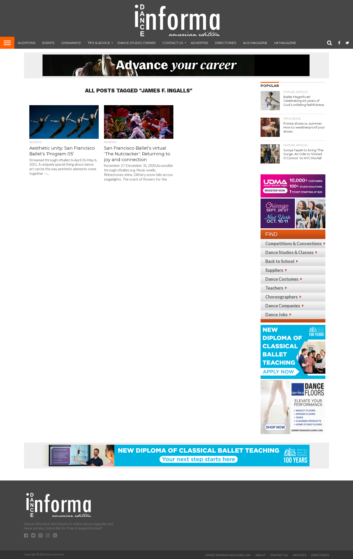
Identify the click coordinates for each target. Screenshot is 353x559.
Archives (299, 555)
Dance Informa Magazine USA (227, 555)
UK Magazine (285, 43)
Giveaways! (71, 43)
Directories (225, 43)
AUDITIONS (27, 43)
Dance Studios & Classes (289, 252)
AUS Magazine (255, 43)
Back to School (279, 261)
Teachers (274, 288)
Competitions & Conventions (293, 243)
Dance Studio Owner (136, 43)
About (260, 555)
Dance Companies (282, 305)
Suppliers (274, 270)
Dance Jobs (276, 314)
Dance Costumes (281, 279)
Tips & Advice (99, 43)
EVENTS (48, 43)
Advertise (199, 43)
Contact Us (172, 43)
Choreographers (281, 296)
